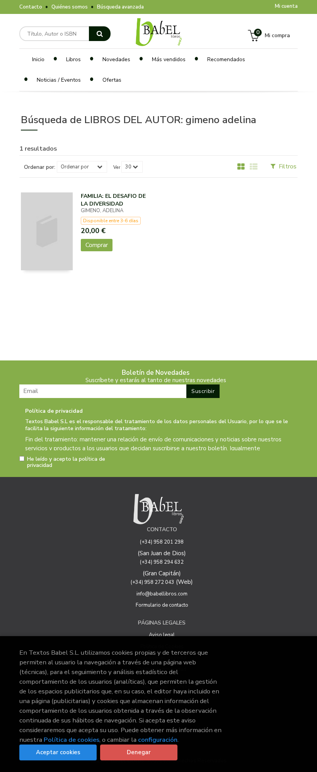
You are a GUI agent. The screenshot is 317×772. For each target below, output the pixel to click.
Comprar (96, 245)
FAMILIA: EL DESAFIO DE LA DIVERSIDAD (113, 200)
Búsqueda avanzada (120, 6)
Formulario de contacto (162, 605)
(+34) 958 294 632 (162, 562)
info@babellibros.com (161, 593)
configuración (157, 739)
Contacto (30, 6)
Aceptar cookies (58, 752)
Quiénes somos (69, 6)
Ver (116, 167)
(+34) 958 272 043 (152, 582)
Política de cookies (71, 739)
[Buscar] (100, 33)
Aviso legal (162, 634)
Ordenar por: (39, 167)
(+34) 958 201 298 (162, 542)
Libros (73, 59)
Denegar (139, 752)
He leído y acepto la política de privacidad (66, 462)
